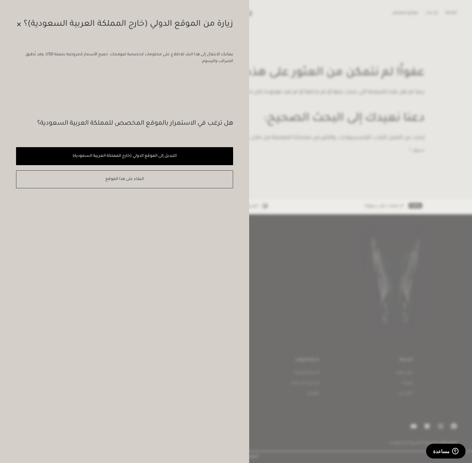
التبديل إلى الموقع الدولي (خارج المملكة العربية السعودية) (124, 156)
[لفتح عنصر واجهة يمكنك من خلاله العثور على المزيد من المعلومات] (446, 452)
